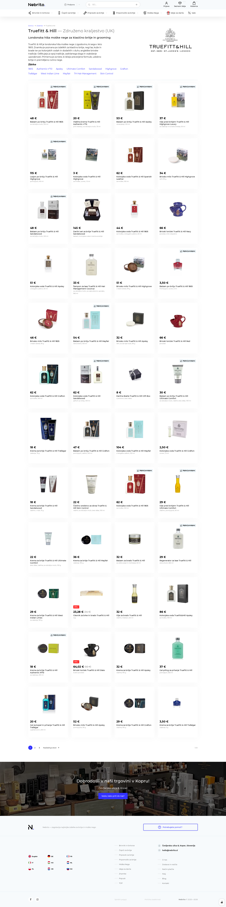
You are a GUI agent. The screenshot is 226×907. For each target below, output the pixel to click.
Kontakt (165, 883)
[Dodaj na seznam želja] (64, 117)
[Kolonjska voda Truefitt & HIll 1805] (134, 210)
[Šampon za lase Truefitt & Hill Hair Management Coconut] (91, 264)
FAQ (164, 874)
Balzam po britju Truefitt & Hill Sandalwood (44, 232)
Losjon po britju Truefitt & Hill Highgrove (44, 177)
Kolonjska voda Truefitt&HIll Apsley (176, 615)
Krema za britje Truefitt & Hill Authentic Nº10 (43, 671)
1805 (30, 69)
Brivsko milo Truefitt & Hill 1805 (44, 341)
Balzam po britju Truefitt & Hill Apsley (134, 122)
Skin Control (106, 73)
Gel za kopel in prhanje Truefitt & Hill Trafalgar (47, 726)
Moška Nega (124, 864)
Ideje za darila (125, 869)
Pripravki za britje (126, 855)
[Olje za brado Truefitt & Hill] (134, 593)
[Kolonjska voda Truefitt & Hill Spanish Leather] (134, 155)
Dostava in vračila (169, 864)
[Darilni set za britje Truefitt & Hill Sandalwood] (91, 210)
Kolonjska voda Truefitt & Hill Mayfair (133, 451)
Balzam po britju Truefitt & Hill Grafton (91, 451)
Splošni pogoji (121, 899)
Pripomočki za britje (127, 860)
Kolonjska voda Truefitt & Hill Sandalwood (86, 397)
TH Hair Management (85, 73)
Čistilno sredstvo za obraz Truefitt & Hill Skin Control (90, 507)
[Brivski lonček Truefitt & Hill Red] (178, 319)
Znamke (122, 874)
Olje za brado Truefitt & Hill (129, 615)
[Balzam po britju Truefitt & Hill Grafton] (91, 429)
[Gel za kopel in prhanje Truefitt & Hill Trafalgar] (48, 703)
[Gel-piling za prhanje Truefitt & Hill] (178, 648)
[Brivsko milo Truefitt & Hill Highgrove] (178, 155)
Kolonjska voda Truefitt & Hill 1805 (132, 506)
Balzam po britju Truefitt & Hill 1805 (46, 122)
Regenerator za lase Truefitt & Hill (175, 560)
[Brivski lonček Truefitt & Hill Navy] (178, 210)
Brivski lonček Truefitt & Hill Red (175, 341)
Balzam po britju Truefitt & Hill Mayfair (91, 341)
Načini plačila (168, 869)
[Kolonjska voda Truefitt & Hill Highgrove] (91, 155)
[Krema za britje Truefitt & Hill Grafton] (134, 703)
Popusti (122, 878)
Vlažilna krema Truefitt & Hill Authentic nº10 (86, 123)
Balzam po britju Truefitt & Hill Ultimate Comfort (174, 397)
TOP (121, 883)
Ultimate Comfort (76, 69)
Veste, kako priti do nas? (113, 796)
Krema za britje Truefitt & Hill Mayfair (90, 560)
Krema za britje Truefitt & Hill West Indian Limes (46, 616)
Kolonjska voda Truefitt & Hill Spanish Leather (134, 177)
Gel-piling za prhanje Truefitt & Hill (176, 670)
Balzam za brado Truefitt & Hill (130, 560)
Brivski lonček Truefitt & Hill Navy (175, 231)
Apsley (59, 69)
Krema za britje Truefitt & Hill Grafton (133, 725)
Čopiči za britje (125, 850)
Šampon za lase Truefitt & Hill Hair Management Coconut (89, 287)
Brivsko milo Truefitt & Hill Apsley (132, 341)
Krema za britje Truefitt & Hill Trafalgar (48, 451)
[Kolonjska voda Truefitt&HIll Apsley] (178, 593)
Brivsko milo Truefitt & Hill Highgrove (177, 176)
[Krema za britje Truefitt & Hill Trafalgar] (48, 429)
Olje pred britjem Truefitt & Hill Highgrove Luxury (174, 123)
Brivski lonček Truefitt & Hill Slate (89, 670)
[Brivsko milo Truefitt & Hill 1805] (48, 319)
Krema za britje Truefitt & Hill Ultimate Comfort (48, 561)
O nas (164, 860)
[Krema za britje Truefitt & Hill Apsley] (134, 648)
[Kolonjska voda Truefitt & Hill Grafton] (48, 374)
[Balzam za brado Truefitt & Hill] (134, 539)
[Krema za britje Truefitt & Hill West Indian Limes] (48, 593)
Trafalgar (32, 73)
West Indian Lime (50, 73)
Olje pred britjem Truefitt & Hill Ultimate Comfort (174, 507)
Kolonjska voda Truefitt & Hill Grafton (47, 396)
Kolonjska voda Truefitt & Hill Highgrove (86, 177)
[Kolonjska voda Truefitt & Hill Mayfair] (134, 429)
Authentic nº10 (44, 69)
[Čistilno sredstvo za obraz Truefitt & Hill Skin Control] (91, 484)
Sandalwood (95, 69)
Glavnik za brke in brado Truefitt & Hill (91, 615)
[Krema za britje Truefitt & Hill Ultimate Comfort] (48, 539)
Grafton (124, 69)
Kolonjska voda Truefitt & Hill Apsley (47, 286)
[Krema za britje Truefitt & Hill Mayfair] (91, 539)
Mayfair (66, 73)
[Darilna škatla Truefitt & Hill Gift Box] (134, 374)
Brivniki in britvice (127, 845)
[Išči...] (136, 4)
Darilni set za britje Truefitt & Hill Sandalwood (88, 232)
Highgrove (111, 69)
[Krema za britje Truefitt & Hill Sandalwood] (48, 484)
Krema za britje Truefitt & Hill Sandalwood (43, 507)
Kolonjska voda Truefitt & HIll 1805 (132, 231)
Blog (164, 878)
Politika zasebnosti (153, 899)
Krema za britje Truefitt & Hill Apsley (133, 670)
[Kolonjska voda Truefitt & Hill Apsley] (48, 264)
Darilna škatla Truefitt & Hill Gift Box (133, 396)
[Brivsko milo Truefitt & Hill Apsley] (134, 319)
